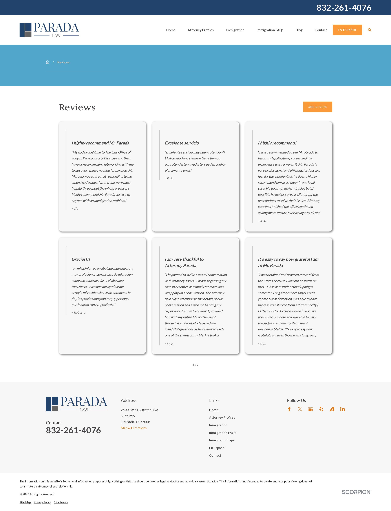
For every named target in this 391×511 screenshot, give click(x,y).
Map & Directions (134, 428)
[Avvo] (332, 409)
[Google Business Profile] (310, 409)
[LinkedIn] (342, 409)
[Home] (49, 30)
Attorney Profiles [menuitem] (201, 30)
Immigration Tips (221, 440)
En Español (347, 30)
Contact (215, 455)
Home (213, 410)
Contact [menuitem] (321, 30)
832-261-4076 (343, 7)
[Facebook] (289, 409)
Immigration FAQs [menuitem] (269, 30)
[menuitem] (25, 502)
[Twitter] (300, 409)
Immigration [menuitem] (235, 30)
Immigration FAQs (222, 433)
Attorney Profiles (222, 417)
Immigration (218, 425)
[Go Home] (47, 62)
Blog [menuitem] (299, 30)
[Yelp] (321, 409)
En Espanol (217, 448)
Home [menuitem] (170, 30)
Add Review (317, 107)
